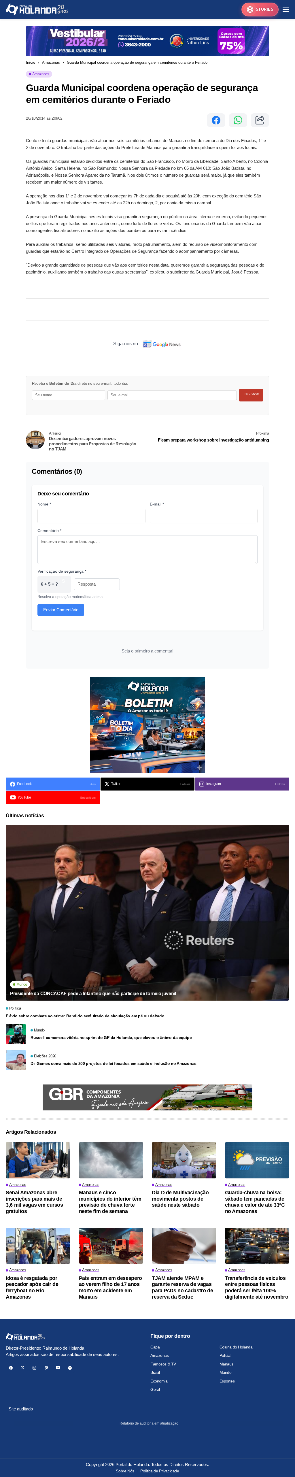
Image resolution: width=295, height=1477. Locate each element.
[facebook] (11, 1368)
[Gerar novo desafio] (63, 584)
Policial (225, 1355)
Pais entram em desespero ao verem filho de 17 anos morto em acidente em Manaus (110, 1287)
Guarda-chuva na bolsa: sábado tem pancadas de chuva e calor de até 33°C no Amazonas (255, 1202)
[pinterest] (46, 1368)
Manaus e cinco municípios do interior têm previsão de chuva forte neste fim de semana (110, 1202)
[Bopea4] (37, 9)
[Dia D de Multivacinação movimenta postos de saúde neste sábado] (184, 1160)
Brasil (155, 1372)
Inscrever (251, 393)
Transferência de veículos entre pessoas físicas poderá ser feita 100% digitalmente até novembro (256, 1287)
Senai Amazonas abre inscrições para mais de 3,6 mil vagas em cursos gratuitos (34, 1202)
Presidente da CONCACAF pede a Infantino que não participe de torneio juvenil (93, 993)
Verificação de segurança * (61, 571)
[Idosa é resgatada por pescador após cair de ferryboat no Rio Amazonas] (38, 1246)
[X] (23, 1368)
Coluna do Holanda (236, 1347)
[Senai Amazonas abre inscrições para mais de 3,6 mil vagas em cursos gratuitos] (38, 1160)
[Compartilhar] (260, 120)
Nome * (44, 504)
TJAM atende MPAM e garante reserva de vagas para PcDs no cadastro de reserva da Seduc (182, 1287)
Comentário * (49, 530)
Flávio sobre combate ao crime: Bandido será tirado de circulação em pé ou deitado (85, 1016)
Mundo (226, 1372)
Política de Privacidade (159, 1471)
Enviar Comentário (60, 609)
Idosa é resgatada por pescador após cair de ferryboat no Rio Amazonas (32, 1287)
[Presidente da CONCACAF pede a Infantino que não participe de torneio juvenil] (147, 913)
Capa (155, 1347)
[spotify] (70, 1368)
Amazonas (51, 62)
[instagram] (34, 1368)
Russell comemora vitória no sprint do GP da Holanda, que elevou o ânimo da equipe (111, 1037)
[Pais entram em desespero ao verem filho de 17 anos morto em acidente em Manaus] (111, 1246)
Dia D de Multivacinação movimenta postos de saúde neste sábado (180, 1199)
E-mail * (157, 504)
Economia (159, 1381)
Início (30, 62)
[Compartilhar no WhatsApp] (238, 120)
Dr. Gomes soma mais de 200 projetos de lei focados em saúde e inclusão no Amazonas (113, 1063)
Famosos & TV (163, 1364)
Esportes (227, 1381)
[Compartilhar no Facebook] (216, 120)
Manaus (226, 1364)
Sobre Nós (125, 1471)
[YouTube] (58, 1368)
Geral (155, 1389)
